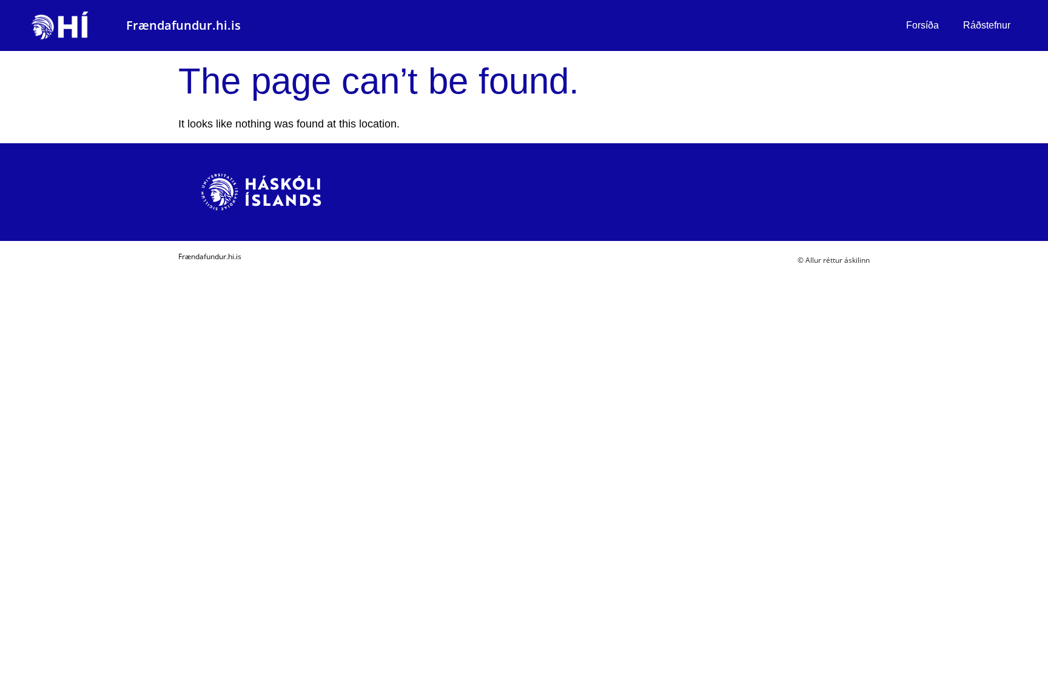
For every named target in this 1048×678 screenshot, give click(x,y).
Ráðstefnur (986, 25)
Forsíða (922, 25)
